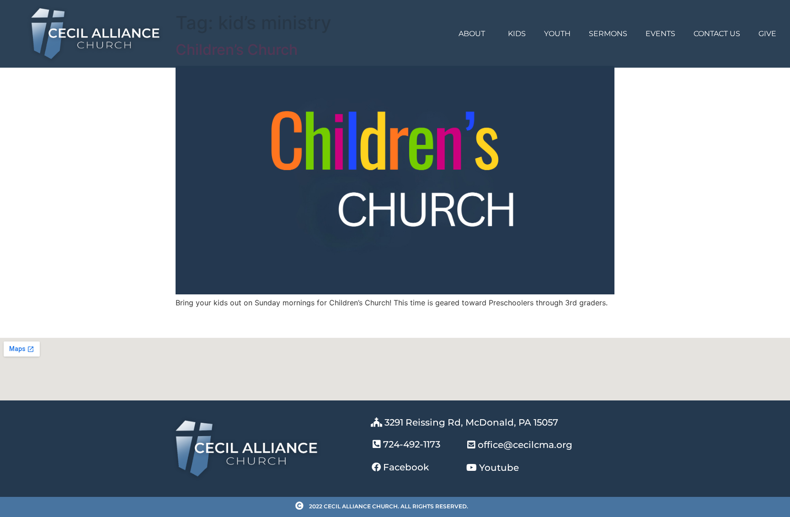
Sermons (608, 33)
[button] (406, 444)
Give (767, 33)
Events (660, 33)
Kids (517, 33)
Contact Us (717, 33)
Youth (557, 33)
